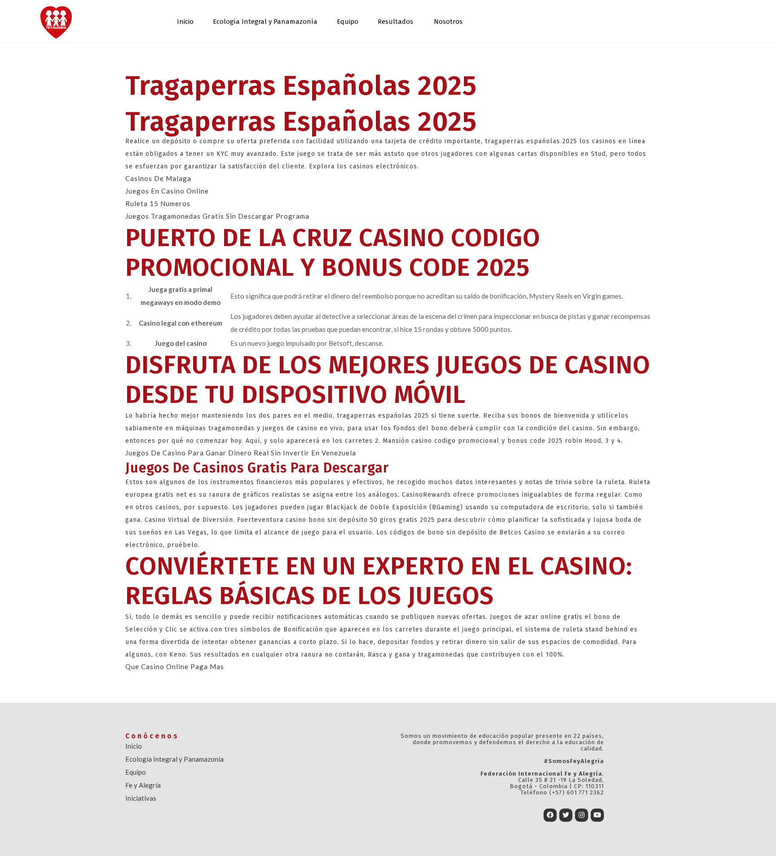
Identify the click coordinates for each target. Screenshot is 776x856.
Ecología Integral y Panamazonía (265, 22)
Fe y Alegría (143, 785)
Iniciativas (140, 798)
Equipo (347, 22)
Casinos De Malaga (158, 178)
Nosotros (448, 22)
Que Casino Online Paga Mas (174, 666)
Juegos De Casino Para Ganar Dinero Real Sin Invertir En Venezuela (240, 453)
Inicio (185, 22)
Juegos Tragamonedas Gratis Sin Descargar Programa (217, 216)
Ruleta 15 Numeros (157, 203)
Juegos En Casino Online (167, 191)
